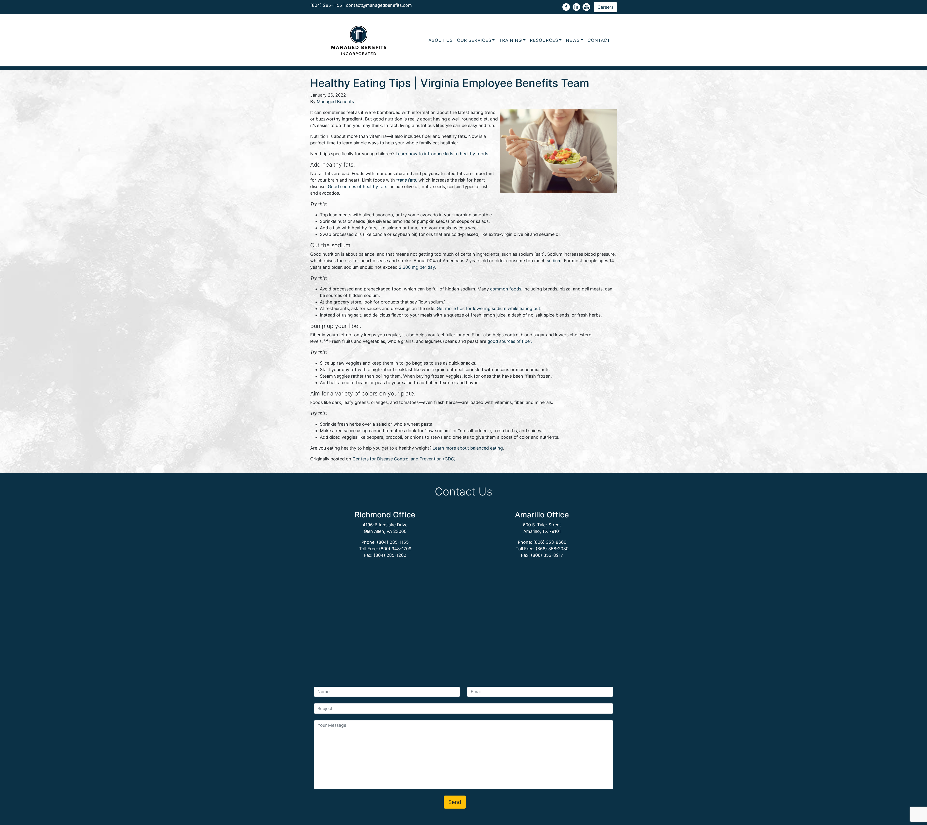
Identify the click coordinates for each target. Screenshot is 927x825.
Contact (599, 40)
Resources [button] (544, 40)
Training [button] (510, 40)
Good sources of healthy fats (358, 186)
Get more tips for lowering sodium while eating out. (489, 308)
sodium (554, 260)
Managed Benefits (335, 101)
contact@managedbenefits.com (379, 5)
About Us (440, 40)
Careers (605, 7)
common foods (505, 288)
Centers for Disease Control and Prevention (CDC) (404, 458)
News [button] (573, 40)
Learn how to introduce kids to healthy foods (442, 153)
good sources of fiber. (509, 341)
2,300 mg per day (417, 267)
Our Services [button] (474, 40)
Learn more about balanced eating (468, 448)
